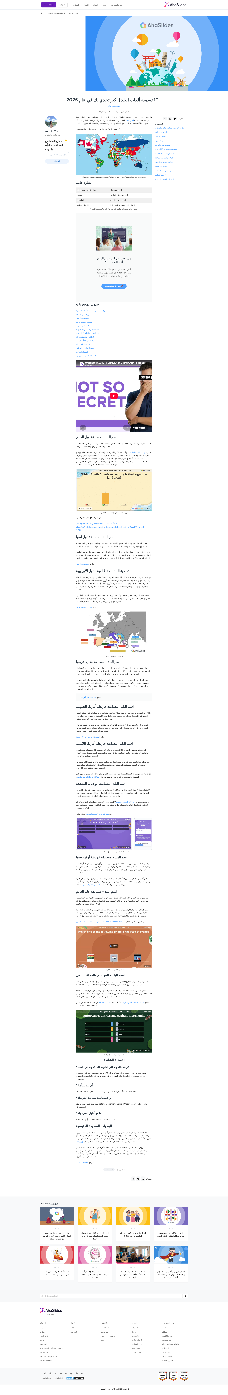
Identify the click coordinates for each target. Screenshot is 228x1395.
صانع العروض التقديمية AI (170, 1344)
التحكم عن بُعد (167, 1356)
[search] (41, 12)
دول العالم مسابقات (138, 452)
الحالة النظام (59, 1378)
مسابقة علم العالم (161, 166)
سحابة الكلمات (167, 1336)
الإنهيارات (80, 1141)
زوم (102, 1340)
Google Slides (106, 1328)
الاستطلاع (165, 1348)
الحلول (104, 5)
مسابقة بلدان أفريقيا (162, 145)
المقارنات (135, 1328)
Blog (134, 1332)
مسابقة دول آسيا (161, 136)
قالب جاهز (135, 1336)
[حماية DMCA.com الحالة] (75, 1378)
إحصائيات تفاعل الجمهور (56, 13)
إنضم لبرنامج (136, 1348)
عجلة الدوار (166, 1352)
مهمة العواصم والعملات (163, 171)
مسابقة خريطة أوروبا (162, 141)
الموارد (95, 5)
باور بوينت (104, 1332)
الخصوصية (43, 1344)
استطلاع (165, 1332)
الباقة (72, 1328)
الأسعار (86, 5)
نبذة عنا (42, 1328)
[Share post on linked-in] (175, 118)
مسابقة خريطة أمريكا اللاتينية (165, 153)
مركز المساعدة (137, 1344)
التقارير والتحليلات (168, 1360)
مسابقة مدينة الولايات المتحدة (97, 814)
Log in (62, 5)
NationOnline (82, 1162)
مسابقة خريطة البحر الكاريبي (133, 1002)
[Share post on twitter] (170, 118)
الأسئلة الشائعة (160, 175)
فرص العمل (44, 1336)
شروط (42, 1340)
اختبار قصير (166, 1328)
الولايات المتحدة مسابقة (164, 158)
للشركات (76, 5)
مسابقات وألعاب (114, 106)
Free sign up (49, 5)
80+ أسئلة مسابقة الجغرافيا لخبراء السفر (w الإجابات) (97, 523)
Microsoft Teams (108, 1336)
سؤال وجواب (166, 1340)
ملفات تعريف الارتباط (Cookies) (51, 1348)
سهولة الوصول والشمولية (48, 1356)
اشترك (57, 161)
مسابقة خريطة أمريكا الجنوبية (166, 149)
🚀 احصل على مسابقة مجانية (114, 286)
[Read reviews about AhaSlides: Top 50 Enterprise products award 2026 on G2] (163, 1376)
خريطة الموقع (46, 1378)
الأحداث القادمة (137, 1340)
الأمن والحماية (44, 1352)
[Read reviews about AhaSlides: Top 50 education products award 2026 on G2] (173, 1376)
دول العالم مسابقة (161, 132)
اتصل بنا (42, 1332)
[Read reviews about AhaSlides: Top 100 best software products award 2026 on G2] (184, 1376)
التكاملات (104, 1323)
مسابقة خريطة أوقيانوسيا (164, 162)
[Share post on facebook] (165, 118)
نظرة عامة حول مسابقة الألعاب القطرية (169, 128)
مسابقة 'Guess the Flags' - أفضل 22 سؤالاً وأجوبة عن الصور (100, 921)
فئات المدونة (73, 13)
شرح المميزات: (116, 5)
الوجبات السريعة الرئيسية (164, 179)
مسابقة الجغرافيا (104, 1002)
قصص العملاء (136, 1352)
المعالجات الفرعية (46, 1360)
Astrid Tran (52, 131)
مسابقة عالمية (109, 1169)
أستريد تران (125, 112)
